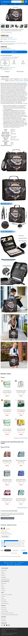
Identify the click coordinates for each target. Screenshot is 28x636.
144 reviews (10, 32)
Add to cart (14, 52)
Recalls (2, 598)
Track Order (11, 564)
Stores (2, 585)
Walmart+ (3, 588)
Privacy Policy (4, 609)
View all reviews (5, 536)
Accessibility (3, 599)
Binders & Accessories (19, 80)
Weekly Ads (19, 564)
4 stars (2, 542)
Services (10, 4)
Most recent (7, 550)
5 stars (2, 540)
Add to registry (21, 71)
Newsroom (3, 573)
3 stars (2, 543)
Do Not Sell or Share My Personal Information (9, 614)
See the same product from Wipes (20, 438)
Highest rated (15, 550)
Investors (3, 575)
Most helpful (23, 550)
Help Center (21, 562)
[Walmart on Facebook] (2, 625)
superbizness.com (12, 41)
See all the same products (22, 507)
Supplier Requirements (5, 579)
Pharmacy (3, 596)
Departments (5, 4)
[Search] (22, 2)
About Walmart (4, 570)
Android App (3, 620)
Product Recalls (4, 601)
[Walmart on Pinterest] (9, 625)
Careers (2, 572)
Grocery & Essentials (21, 4)
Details (10, 69)
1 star (2, 546)
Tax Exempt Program (5, 603)
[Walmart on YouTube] (6, 625)
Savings (15, 4)
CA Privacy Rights (4, 611)
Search (25, 553)
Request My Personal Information (7, 613)
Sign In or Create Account (10, 562)
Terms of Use (3, 607)
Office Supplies (12, 80)
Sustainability (3, 577)
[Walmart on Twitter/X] (4, 625)
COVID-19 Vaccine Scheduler (6, 594)
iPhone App (3, 618)
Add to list (7, 71)
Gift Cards (3, 590)
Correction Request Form (7, 518)
